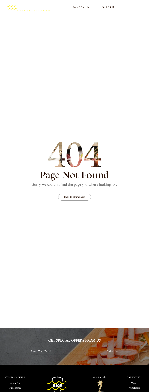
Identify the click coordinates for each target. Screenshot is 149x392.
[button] (81, 7)
